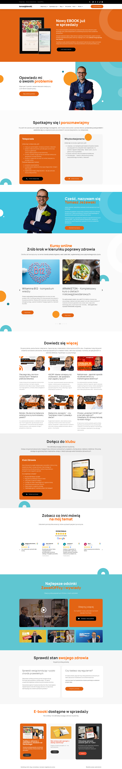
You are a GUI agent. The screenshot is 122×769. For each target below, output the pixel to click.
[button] (90, 2)
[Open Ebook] (82, 6)
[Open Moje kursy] (47, 6)
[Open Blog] (63, 6)
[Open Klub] (76, 6)
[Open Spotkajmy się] (57, 6)
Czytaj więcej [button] (45, 555)
